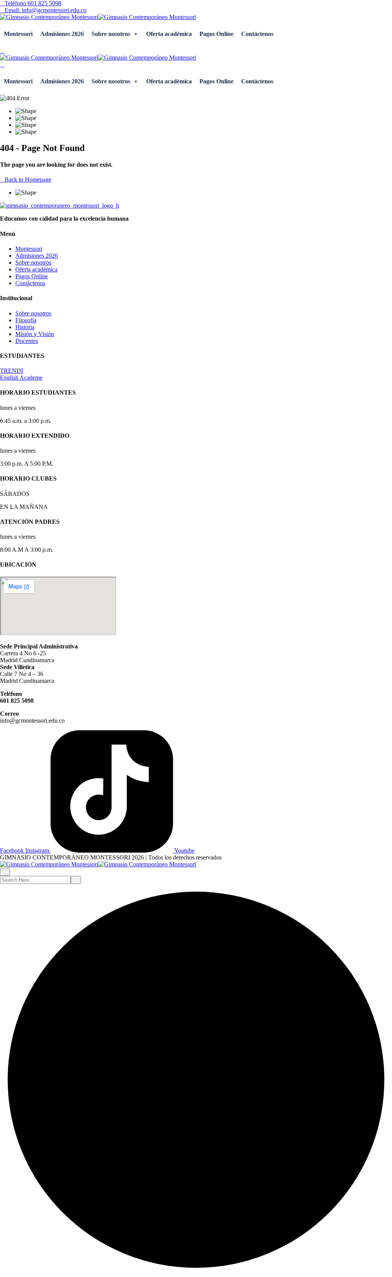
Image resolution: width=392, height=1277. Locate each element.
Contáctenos (257, 34)
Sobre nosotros (110, 34)
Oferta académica (169, 34)
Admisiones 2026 (62, 34)
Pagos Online (216, 34)
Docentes (26, 341)
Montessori (18, 34)
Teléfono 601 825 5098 (33, 3)
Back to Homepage (28, 179)
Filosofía (25, 320)
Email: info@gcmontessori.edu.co (46, 10)
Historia (24, 327)
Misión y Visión (34, 334)
